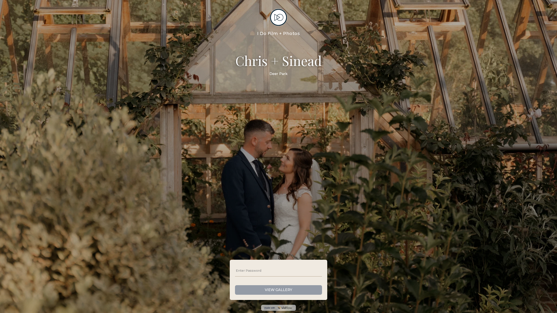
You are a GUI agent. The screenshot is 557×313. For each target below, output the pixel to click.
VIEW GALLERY (278, 290)
